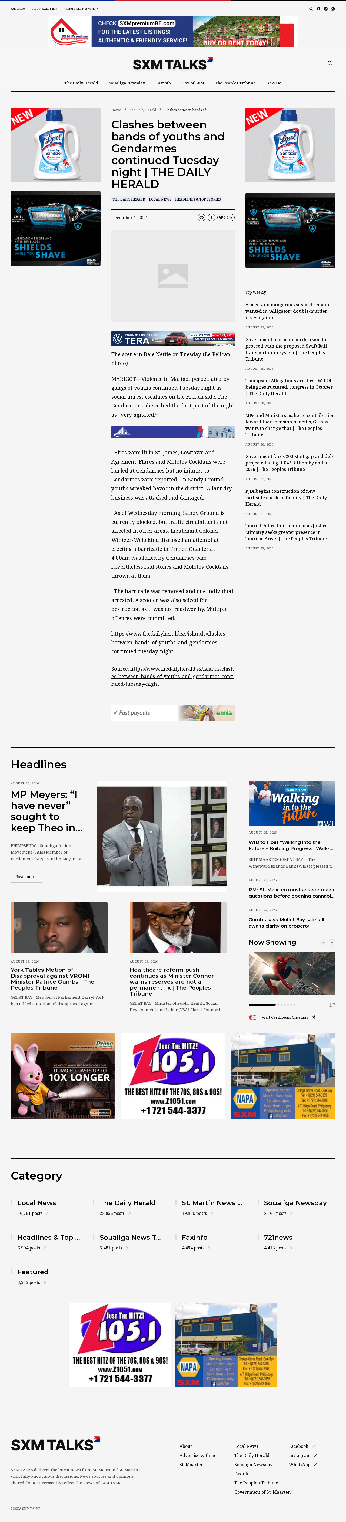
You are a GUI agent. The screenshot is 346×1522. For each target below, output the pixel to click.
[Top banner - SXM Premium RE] (173, 31)
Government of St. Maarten (262, 1492)
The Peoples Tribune (235, 83)
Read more (29, 876)
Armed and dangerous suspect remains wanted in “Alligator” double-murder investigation (288, 311)
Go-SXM (274, 83)
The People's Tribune (256, 1483)
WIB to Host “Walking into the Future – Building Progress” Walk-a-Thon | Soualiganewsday (291, 846)
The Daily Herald (81, 83)
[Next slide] (332, 942)
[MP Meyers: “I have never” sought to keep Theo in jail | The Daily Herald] (162, 836)
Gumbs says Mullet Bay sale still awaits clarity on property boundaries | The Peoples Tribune (289, 923)
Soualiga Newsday (127, 83)
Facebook (298, 1446)
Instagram (300, 1455)
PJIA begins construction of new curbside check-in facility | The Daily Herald (286, 497)
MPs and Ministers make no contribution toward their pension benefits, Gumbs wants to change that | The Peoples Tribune (290, 425)
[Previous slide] (323, 942)
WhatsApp (300, 1464)
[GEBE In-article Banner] (173, 432)
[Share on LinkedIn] (231, 217)
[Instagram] (326, 9)
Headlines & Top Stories (198, 199)
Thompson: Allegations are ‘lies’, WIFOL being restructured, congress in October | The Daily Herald (289, 387)
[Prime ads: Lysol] (56, 145)
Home (116, 110)
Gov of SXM (193, 83)
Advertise (18, 8)
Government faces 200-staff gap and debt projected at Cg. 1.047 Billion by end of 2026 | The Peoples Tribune (290, 462)
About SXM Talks (44, 8)
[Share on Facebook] (211, 217)
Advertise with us (197, 1455)
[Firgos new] (283, 1076)
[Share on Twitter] (221, 217)
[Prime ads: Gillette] (56, 228)
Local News (160, 199)
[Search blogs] (311, 8)
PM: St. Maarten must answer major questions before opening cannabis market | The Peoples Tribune (292, 893)
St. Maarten (191, 1464)
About (185, 1446)
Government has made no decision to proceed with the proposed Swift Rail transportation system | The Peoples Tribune (286, 349)
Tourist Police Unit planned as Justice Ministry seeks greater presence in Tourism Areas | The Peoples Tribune (286, 532)
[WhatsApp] (333, 9)
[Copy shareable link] (201, 217)
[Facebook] (319, 9)
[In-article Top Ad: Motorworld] (173, 338)
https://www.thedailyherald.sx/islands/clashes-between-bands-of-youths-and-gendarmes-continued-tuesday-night (172, 676)
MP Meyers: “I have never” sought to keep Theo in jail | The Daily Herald (45, 811)
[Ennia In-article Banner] (173, 713)
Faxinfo (163, 83)
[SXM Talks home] (173, 63)
